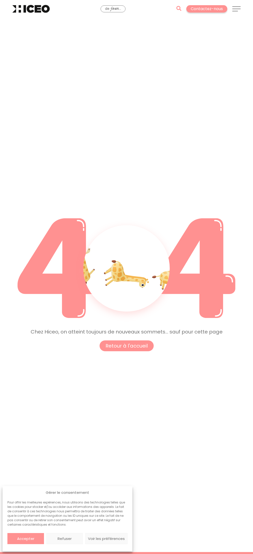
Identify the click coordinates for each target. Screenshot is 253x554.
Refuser (65, 538)
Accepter (25, 538)
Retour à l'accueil (126, 345)
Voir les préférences (106, 538)
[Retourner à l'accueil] (31, 9)
